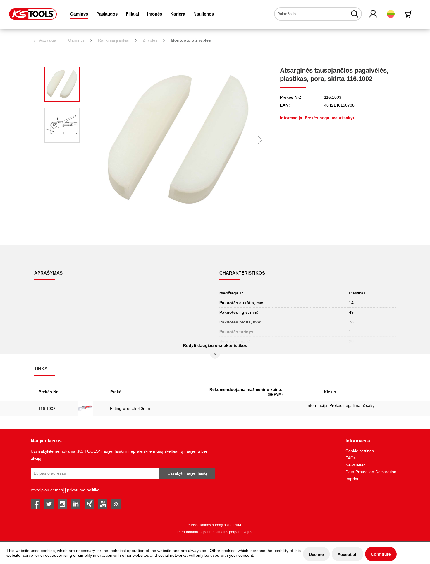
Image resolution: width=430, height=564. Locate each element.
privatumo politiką (83, 490)
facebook (35, 504)
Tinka (41, 368)
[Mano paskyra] (373, 14)
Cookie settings (359, 451)
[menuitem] (79, 14)
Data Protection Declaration (370, 471)
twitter (49, 504)
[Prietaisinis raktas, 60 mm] (90, 408)
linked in (75, 504)
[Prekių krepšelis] (409, 14)
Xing (89, 504)
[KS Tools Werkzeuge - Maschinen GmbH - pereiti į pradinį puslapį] (33, 14)
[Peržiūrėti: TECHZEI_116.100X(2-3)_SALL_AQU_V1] (62, 125)
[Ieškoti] (355, 13)
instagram (62, 504)
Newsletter (355, 465)
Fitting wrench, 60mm (130, 408)
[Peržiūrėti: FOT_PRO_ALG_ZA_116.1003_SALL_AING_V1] (62, 84)
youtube (102, 504)
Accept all (347, 554)
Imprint (351, 478)
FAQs (350, 458)
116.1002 (47, 408)
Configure (381, 554)
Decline (316, 554)
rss (116, 504)
